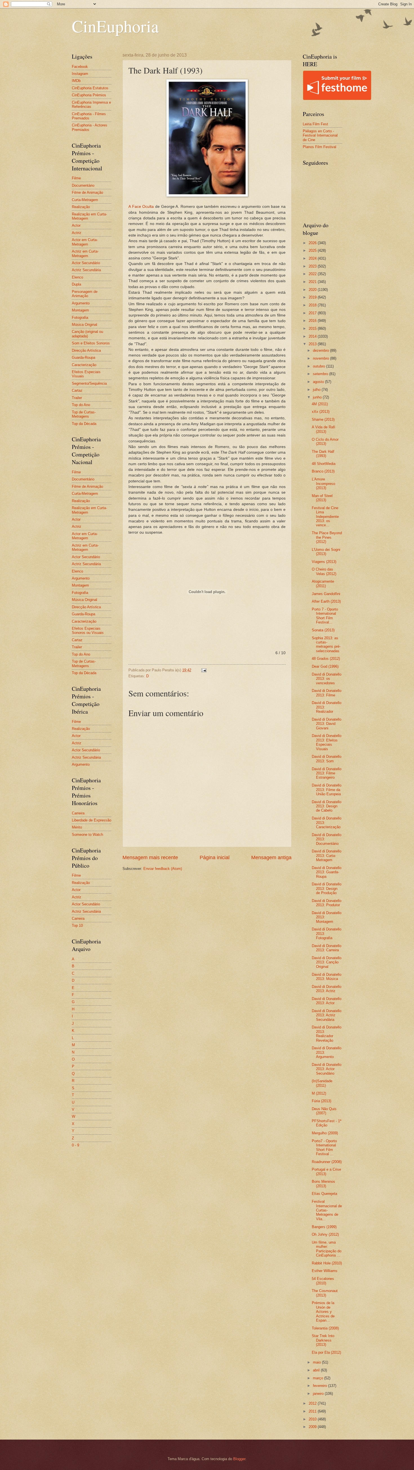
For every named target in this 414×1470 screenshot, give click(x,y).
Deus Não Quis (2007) (324, 1111)
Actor (76, 225)
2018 (313, 305)
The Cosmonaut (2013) (325, 1293)
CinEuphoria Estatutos (90, 88)
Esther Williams (324, 1271)
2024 (313, 258)
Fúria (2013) (321, 1101)
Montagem (80, 310)
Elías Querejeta (324, 1193)
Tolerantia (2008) (325, 1328)
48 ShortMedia (323, 464)
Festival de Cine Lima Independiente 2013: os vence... (325, 516)
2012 (313, 1403)
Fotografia (80, 317)
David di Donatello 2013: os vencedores (326, 678)
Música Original (84, 324)
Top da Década (84, 424)
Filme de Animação (87, 192)
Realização (81, 207)
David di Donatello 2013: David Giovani (326, 723)
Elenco (77, 277)
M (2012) (319, 1093)
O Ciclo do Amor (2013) (325, 441)
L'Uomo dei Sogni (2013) (326, 551)
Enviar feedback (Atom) (162, 869)
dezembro (321, 350)
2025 (313, 250)
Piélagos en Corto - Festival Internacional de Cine (320, 135)
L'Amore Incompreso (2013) (323, 483)
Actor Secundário (86, 263)
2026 (313, 243)
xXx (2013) (321, 411)
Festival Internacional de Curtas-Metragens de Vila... (327, 1210)
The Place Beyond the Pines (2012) (327, 537)
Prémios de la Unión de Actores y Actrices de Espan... (323, 1311)
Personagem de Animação (84, 293)
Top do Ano (81, 405)
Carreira (78, 813)
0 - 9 (75, 1145)
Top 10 (77, 925)
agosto (319, 382)
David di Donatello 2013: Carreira (326, 948)
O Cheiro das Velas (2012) (324, 571)
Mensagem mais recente (150, 857)
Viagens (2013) (324, 562)
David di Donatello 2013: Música (326, 976)
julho (317, 389)
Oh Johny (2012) (325, 1234)
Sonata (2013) (323, 630)
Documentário (83, 185)
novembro (321, 358)
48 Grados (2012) (326, 658)
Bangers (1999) (324, 1227)
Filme (76, 178)
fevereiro (320, 1386)
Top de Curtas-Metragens (84, 414)
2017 (313, 313)
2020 (313, 290)
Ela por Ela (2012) (326, 1352)
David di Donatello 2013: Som (326, 758)
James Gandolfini (326, 594)
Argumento (81, 303)
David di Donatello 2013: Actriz (326, 989)
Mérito (77, 827)
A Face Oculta (141, 206)
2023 (313, 266)
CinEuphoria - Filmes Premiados (89, 116)
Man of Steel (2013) (322, 498)
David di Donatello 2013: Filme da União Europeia (326, 789)
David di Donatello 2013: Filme (326, 693)
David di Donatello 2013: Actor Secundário (326, 1069)
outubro (319, 366)
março (318, 1378)
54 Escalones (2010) (323, 1281)
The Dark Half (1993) (323, 453)
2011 (313, 1411)
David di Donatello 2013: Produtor (326, 903)
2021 (313, 282)
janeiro (319, 1393)
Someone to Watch (87, 834)
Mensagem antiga (271, 857)
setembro (321, 374)
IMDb (76, 81)
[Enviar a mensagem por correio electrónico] (204, 670)
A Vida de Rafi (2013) (323, 429)
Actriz (76, 233)
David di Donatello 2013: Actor (326, 1001)
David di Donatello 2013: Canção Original (326, 962)
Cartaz (77, 390)
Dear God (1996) (325, 666)
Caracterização (84, 365)
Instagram (80, 74)
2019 (313, 297)
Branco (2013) (323, 471)
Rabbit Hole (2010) (327, 1263)
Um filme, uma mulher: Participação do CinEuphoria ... (326, 1248)
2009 (313, 1427)
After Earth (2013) (326, 601)
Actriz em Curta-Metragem (85, 253)
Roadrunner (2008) (327, 1162)
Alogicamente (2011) (323, 583)
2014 (313, 336)
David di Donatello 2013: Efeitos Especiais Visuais (326, 742)
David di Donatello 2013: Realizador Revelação (326, 1033)
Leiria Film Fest (315, 124)
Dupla (76, 284)
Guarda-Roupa (83, 357)
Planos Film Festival (319, 147)
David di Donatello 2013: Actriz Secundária (326, 1015)
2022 (313, 274)
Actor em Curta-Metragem (85, 242)
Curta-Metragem (85, 200)
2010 (313, 1419)
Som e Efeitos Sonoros (91, 343)
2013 (313, 344)
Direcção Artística (86, 350)
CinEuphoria (115, 26)
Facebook (80, 66)
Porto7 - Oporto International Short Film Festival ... (324, 1147)
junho (318, 397)
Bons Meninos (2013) (323, 1183)
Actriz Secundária (86, 270)
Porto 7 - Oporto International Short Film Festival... (325, 615)
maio (317, 1362)
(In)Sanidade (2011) (322, 1083)
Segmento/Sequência (89, 383)
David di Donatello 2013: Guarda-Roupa (326, 872)
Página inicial (215, 857)
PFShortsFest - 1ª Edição (326, 1123)
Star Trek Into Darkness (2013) (323, 1340)
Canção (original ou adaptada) (87, 333)
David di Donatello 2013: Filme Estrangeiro (326, 773)
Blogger (239, 1459)
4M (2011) (320, 404)
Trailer (77, 398)
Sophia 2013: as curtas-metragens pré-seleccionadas (326, 644)
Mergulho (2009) (325, 1133)
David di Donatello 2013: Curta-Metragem (326, 855)
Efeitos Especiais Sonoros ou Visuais (88, 630)
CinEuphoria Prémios (89, 95)
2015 (313, 328)
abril (317, 1370)
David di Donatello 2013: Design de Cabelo (326, 806)
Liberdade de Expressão (91, 820)
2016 (313, 320)
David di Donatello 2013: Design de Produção (326, 888)
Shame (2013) (323, 419)
